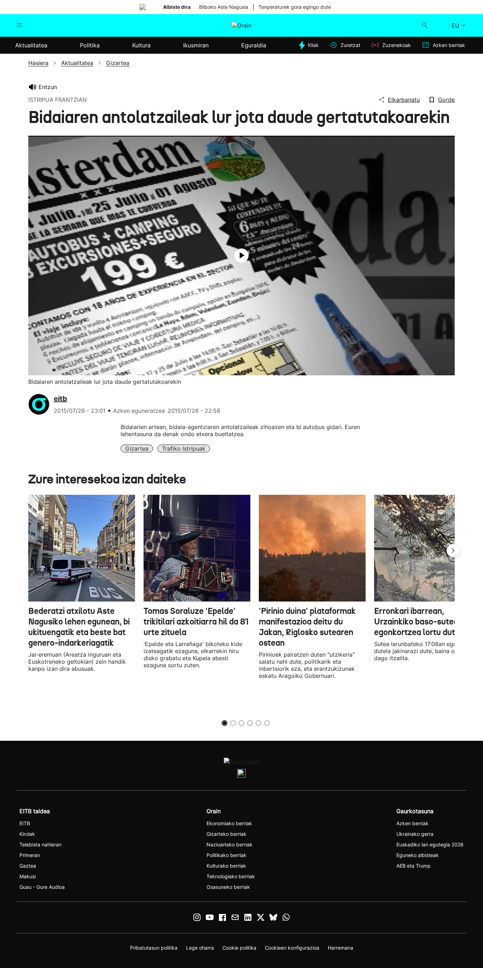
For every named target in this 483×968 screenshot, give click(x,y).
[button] (453, 550)
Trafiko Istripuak (183, 448)
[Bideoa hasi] (241, 255)
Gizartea (137, 448)
